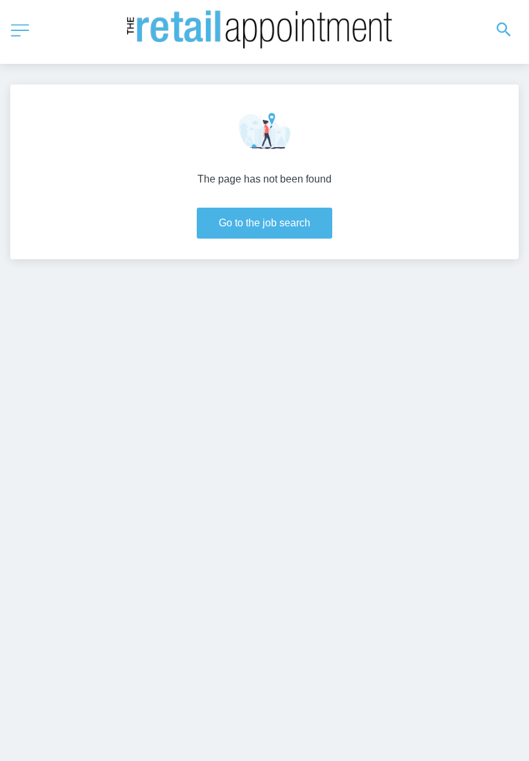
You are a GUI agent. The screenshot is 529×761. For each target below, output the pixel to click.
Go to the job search (264, 222)
